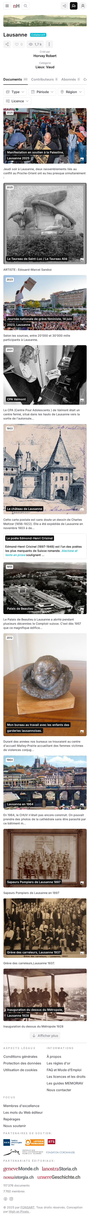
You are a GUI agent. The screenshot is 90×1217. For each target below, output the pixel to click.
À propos (54, 1056)
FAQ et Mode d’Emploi (64, 1070)
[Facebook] (5, 1199)
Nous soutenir (14, 1126)
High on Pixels (19, 1211)
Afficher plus (48, 1036)
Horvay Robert (45, 56)
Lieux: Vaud (45, 67)
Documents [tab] (15, 79)
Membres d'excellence (21, 1106)
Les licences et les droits (66, 1076)
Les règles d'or (58, 1063)
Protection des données (22, 1063)
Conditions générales (20, 1056)
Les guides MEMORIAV (65, 1083)
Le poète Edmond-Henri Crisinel (29, 538)
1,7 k (38, 44)
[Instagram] (11, 1199)
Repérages (11, 1119)
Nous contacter (59, 1090)
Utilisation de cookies (20, 1070)
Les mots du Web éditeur (23, 1112)
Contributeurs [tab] (44, 79)
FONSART (28, 1207)
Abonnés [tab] (70, 79)
